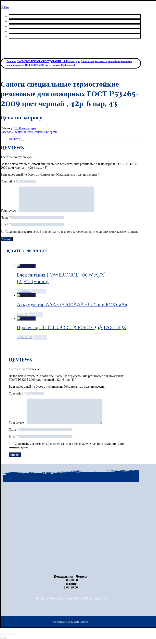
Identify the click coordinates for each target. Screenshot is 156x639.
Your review (10, 210)
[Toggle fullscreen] (9, 634)
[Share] (5, 634)
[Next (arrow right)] (5, 638)
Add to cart (38, 291)
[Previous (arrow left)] (1, 638)
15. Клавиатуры (25, 128)
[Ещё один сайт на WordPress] (5, 7)
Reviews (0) (16, 138)
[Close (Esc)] (1, 634)
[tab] (75, 139)
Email (6, 224)
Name (6, 217)
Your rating (9, 181)
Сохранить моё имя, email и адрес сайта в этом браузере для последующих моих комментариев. (71, 231)
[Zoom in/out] (13, 634)
